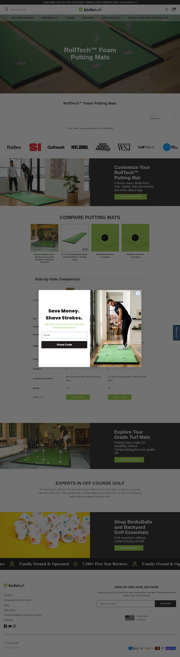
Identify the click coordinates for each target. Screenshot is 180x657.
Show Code (64, 344)
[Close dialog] (138, 293)
